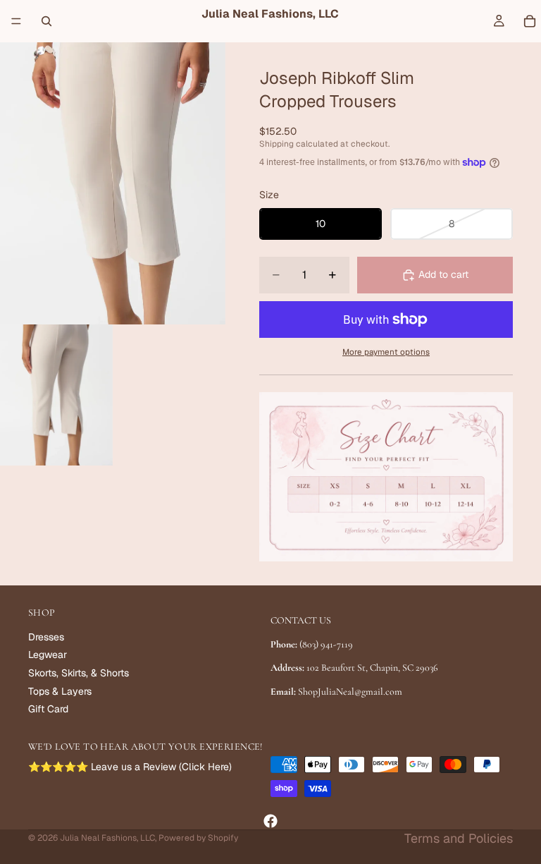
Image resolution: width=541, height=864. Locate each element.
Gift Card (48, 708)
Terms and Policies (458, 838)
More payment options (386, 351)
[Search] (46, 21)
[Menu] (16, 21)
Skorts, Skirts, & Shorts (78, 673)
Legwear (47, 654)
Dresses (46, 637)
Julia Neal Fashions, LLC (107, 838)
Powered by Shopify (198, 838)
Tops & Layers (60, 690)
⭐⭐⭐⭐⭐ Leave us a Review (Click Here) (130, 766)
